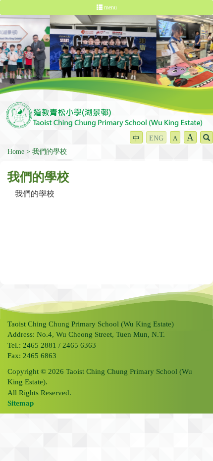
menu (110, 7)
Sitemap (20, 403)
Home (15, 151)
